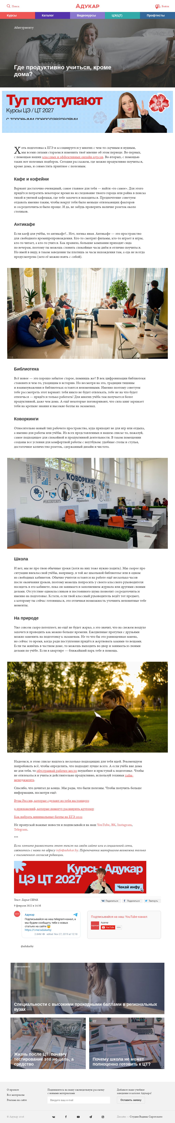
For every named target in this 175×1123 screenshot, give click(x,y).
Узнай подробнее (87, 589)
